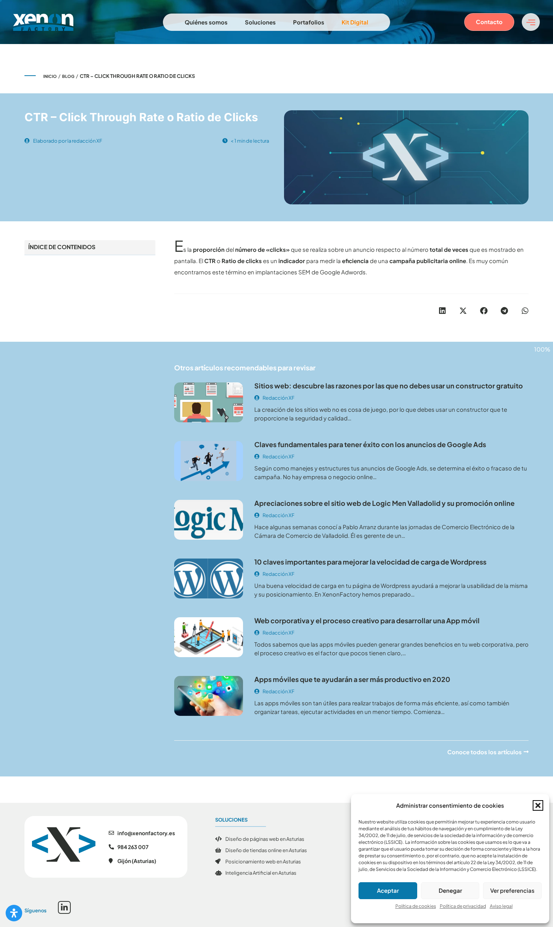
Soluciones (260, 22)
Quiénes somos (206, 22)
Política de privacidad (463, 906)
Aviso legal (501, 906)
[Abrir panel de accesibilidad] (14, 913)
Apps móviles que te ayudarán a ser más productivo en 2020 (352, 679)
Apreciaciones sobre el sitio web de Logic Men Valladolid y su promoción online (384, 503)
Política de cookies (415, 906)
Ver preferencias (512, 890)
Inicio (50, 76)
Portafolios (308, 22)
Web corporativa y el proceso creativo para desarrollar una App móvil (367, 620)
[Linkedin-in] (64, 907)
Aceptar (388, 890)
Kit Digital (355, 22)
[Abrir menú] (531, 22)
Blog (68, 76)
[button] (538, 805)
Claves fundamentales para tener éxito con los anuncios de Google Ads (370, 444)
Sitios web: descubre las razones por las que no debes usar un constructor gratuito (388, 385)
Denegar (450, 890)
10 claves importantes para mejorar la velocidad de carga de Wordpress (370, 561)
